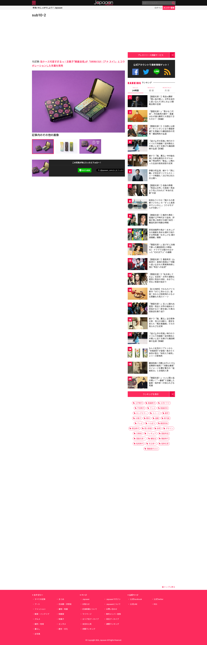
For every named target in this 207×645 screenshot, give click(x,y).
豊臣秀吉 (165, 433)
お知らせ (86, 604)
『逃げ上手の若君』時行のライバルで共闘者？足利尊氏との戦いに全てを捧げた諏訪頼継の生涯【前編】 (161, 144)
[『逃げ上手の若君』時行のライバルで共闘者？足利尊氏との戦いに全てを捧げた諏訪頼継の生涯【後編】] (137, 338)
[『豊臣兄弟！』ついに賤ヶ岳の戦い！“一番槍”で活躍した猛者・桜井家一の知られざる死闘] (137, 383)
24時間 (135, 89)
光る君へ (152, 443)
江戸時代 (139, 403)
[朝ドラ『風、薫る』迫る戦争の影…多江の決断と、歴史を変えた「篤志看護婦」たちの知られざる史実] (137, 323)
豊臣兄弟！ (140, 438)
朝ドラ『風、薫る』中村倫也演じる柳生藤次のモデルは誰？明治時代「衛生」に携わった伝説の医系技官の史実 (161, 159)
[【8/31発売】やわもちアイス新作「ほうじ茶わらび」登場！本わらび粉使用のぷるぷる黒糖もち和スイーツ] (137, 294)
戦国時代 (151, 403)
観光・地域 (39, 624)
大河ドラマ (165, 403)
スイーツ (156, 413)
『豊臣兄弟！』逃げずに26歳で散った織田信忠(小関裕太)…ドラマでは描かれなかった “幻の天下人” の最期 (162, 248)
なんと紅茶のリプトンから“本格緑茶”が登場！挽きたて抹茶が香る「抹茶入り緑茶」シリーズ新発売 (161, 352)
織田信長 (164, 423)
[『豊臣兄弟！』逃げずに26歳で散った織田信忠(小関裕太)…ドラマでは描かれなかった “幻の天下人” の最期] (137, 249)
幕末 (148, 418)
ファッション (40, 609)
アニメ (152, 408)
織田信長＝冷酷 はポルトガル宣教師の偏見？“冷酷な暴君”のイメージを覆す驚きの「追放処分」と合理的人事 (162, 366)
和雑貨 (61, 614)
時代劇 (166, 418)
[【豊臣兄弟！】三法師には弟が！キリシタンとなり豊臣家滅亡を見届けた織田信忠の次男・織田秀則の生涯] (137, 131)
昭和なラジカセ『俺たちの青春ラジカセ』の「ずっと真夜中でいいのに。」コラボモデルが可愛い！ (161, 204)
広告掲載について (89, 609)
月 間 (167, 89)
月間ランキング (88, 629)
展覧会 (153, 438)
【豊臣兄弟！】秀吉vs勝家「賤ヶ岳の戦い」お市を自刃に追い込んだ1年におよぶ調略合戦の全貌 (161, 100)
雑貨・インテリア (42, 614)
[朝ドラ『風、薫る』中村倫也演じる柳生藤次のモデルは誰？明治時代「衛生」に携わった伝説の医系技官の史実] (137, 160)
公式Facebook (135, 72)
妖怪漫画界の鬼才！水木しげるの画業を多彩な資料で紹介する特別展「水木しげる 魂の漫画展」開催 (162, 233)
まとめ (61, 599)
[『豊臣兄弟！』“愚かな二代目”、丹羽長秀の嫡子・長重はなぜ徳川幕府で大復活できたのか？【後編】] (137, 116)
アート (37, 604)
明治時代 (135, 428)
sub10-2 (39, 15)
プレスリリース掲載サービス (150, 54)
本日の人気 (87, 624)
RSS (167, 72)
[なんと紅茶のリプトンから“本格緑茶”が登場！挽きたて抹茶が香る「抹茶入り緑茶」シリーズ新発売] (137, 353)
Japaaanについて (113, 604)
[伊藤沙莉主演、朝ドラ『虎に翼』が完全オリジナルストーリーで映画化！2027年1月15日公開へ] (137, 175)
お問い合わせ (111, 609)
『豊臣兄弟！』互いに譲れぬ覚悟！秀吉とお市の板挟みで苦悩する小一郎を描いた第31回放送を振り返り (162, 307)
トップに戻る (169, 586)
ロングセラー (141, 413)
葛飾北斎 (165, 443)
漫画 (157, 418)
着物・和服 (63, 609)
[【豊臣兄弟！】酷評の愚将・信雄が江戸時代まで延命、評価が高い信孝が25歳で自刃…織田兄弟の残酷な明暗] (137, 220)
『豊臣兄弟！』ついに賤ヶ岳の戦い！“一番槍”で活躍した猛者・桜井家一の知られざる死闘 (161, 381)
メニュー (34, 3)
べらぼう (151, 423)
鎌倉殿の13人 (152, 448)
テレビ (140, 423)
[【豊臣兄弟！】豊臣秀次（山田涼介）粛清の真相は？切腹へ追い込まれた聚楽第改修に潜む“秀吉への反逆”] (137, 264)
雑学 (167, 413)
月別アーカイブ (112, 619)
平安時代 (140, 408)
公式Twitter (146, 72)
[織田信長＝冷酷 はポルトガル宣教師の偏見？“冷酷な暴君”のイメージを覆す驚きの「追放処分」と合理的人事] (137, 368)
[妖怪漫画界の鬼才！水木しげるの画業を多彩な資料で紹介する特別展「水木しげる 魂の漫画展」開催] (137, 234)
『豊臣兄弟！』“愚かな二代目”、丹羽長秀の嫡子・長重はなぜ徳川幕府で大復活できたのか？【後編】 (161, 115)
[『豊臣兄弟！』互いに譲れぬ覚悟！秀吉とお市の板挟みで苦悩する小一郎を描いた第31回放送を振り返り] (137, 308)
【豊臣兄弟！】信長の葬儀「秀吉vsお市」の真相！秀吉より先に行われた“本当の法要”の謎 (161, 189)
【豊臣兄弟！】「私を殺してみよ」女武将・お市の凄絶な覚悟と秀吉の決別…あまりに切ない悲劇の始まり (162, 278)
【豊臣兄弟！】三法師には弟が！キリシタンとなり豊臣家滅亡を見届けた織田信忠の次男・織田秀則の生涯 (161, 130)
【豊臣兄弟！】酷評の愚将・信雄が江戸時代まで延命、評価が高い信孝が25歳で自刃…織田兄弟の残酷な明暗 (162, 218)
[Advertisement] (55, 38)
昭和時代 (139, 443)
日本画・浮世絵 (65, 604)
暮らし (37, 629)
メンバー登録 (168, 7)
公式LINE (157, 72)
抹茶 (159, 428)
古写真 (37, 633)
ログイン (158, 7)
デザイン (169, 428)
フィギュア (151, 433)
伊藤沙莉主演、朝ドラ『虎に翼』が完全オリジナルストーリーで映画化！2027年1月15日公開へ (161, 174)
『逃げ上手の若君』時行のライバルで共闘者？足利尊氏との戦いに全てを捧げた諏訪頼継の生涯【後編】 (161, 337)
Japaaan (103, 2)
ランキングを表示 (151, 394)
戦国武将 (164, 408)
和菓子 (61, 619)
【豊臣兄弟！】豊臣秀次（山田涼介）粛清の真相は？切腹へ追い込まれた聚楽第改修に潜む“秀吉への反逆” (161, 263)
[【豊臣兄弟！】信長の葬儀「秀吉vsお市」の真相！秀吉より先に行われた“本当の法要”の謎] (137, 190)
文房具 (139, 433)
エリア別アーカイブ (90, 619)
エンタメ (62, 624)
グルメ (37, 619)
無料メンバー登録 (113, 614)
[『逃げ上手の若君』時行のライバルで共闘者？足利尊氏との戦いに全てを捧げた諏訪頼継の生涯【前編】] (137, 146)
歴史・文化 (63, 629)
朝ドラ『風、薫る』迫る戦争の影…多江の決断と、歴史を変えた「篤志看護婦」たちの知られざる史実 (161, 322)
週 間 (151, 89)
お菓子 (138, 418)
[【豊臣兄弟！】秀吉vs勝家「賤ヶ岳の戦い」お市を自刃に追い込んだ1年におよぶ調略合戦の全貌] (137, 101)
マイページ (87, 614)
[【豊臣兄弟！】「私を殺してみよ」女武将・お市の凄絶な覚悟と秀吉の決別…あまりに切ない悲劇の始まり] (137, 279)
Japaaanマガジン (113, 599)
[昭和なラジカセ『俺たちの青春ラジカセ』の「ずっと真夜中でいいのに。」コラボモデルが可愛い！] (137, 205)
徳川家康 (148, 428)
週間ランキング (112, 624)
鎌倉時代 (165, 438)
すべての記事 (40, 599)
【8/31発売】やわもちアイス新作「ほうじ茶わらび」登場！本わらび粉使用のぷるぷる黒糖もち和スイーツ (162, 292)
